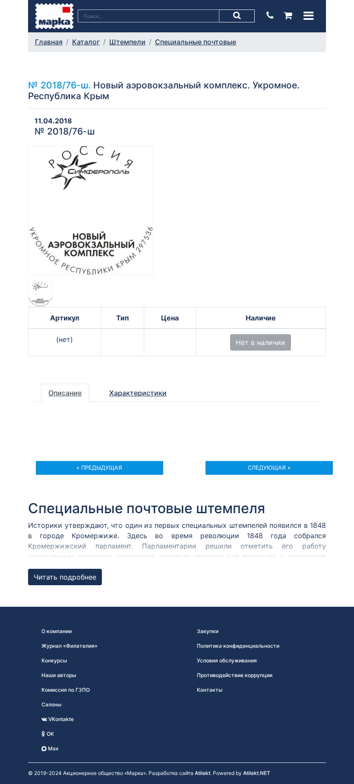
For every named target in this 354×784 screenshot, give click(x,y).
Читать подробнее (65, 577)
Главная (49, 42)
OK (49, 734)
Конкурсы (54, 660)
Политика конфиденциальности (238, 646)
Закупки (207, 631)
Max (53, 748)
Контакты (209, 690)
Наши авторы (58, 675)
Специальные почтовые (195, 42)
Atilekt (202, 773)
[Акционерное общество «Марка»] (54, 15)
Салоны (51, 704)
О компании (56, 631)
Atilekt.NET (256, 773)
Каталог (86, 42)
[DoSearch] (237, 15)
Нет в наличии (260, 342)
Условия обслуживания (227, 660)
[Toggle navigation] (308, 16)
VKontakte (60, 719)
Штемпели (127, 42)
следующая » (269, 467)
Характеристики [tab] (138, 393)
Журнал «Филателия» (69, 646)
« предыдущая (99, 467)
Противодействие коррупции (234, 675)
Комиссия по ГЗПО (65, 690)
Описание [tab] (65, 393)
